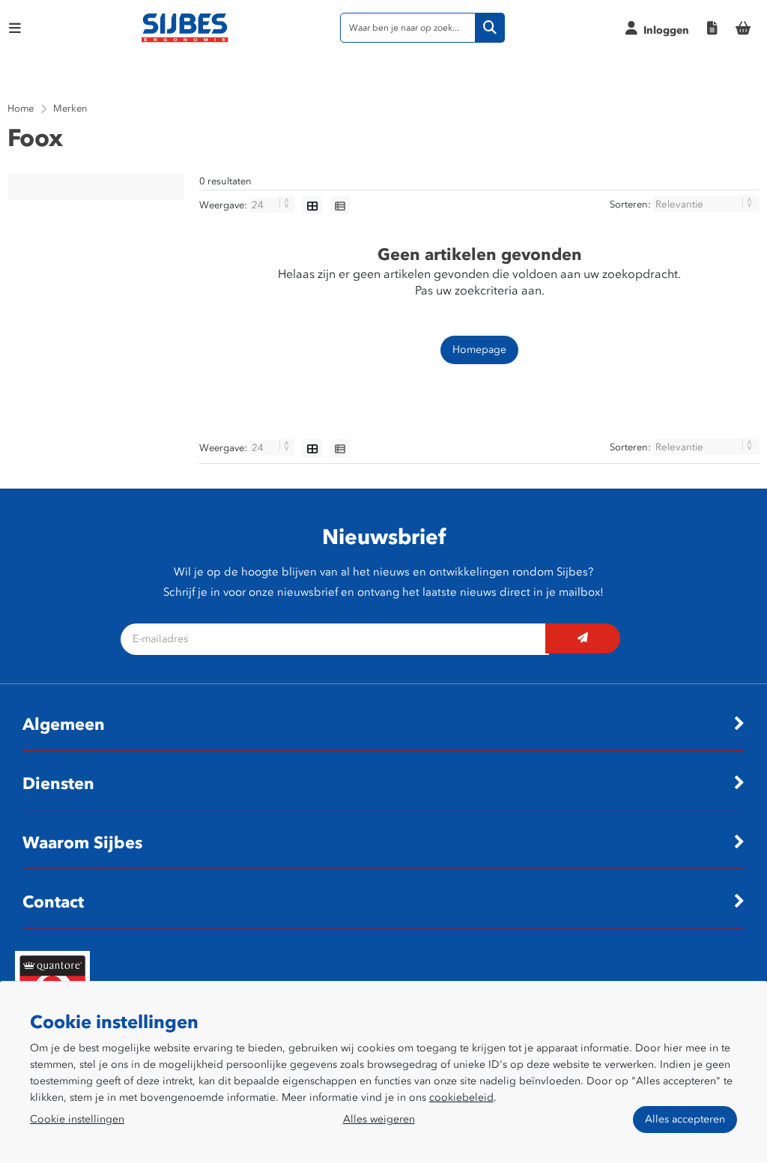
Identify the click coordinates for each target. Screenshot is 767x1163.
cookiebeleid (461, 1097)
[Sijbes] (184, 39)
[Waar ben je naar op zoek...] (490, 28)
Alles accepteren (685, 1119)
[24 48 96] (273, 205)
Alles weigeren (379, 1119)
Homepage (479, 349)
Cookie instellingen (77, 1119)
